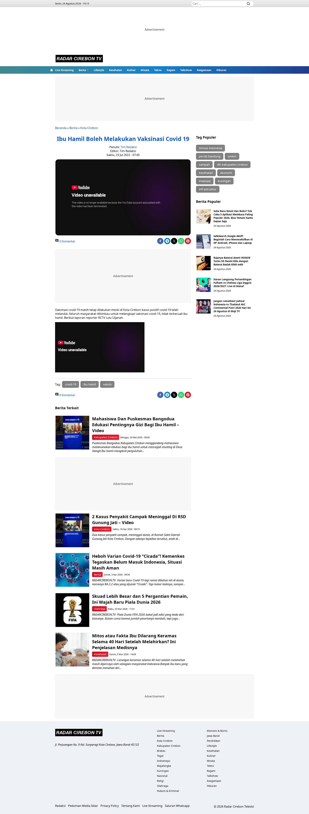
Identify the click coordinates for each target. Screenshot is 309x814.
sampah (204, 165)
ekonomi (226, 173)
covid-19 (70, 384)
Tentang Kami (130, 806)
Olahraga (99, 608)
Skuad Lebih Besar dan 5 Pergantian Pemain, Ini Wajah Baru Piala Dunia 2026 (140, 599)
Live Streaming (64, 70)
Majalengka (164, 765)
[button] (84, 70)
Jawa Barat (213, 735)
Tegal (160, 755)
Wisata (145, 70)
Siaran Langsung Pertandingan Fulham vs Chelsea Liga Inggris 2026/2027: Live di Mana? (232, 283)
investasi (205, 181)
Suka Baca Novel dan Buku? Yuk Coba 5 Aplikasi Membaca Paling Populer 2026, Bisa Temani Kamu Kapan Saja (233, 216)
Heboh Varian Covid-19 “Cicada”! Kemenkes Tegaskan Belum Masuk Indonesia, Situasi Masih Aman (138, 562)
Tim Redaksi (129, 147)
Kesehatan (115, 70)
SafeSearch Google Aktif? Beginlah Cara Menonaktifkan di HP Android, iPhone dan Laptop (233, 239)
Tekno (158, 70)
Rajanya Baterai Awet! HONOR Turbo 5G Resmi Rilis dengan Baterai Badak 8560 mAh (232, 261)
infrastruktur (208, 189)
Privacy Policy (109, 806)
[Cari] (248, 3)
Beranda (61, 128)
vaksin (107, 384)
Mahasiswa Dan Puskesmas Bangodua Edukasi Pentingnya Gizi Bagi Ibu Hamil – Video (135, 424)
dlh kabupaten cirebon (232, 165)
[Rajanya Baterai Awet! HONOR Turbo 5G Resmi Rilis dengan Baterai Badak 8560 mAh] (203, 263)
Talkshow (186, 70)
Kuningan (163, 771)
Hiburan (221, 70)
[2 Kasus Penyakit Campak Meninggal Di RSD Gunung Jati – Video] (72, 530)
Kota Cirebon (89, 128)
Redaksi (60, 806)
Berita (82, 70)
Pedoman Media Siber (83, 806)
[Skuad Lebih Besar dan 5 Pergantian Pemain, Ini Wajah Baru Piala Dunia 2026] (72, 610)
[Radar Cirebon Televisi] (79, 59)
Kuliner (131, 70)
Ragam (171, 70)
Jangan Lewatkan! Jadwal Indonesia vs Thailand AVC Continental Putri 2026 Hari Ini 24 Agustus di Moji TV (232, 306)
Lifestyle (99, 70)
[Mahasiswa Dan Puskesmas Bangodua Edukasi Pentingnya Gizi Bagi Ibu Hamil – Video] (72, 432)
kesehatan (206, 173)
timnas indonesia (210, 148)
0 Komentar (67, 241)
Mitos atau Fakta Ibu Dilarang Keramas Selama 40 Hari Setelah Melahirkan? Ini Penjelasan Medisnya (134, 641)
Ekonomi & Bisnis (217, 730)
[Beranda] (51, 70)
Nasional (162, 776)
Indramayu (163, 760)
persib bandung (209, 156)
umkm (232, 156)
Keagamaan (204, 70)
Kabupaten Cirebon (105, 437)
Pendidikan (213, 740)
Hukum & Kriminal (168, 791)
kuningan (224, 181)
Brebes (161, 750)
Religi (160, 781)
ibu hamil (89, 384)
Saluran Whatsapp (177, 806)
